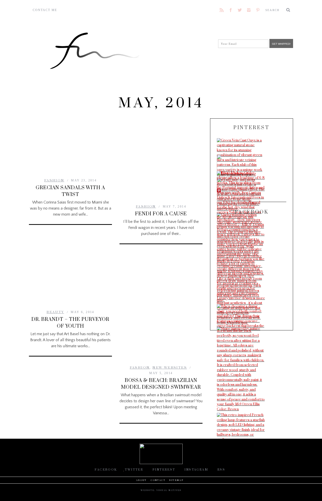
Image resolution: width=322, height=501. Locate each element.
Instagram (196, 470)
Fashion (54, 180)
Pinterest (163, 470)
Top (310, 489)
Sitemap (176, 480)
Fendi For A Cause (161, 214)
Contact (158, 480)
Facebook (106, 470)
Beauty (55, 312)
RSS (221, 470)
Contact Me (45, 10)
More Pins (230, 191)
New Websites (169, 368)
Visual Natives (168, 490)
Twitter (134, 470)
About (141, 480)
